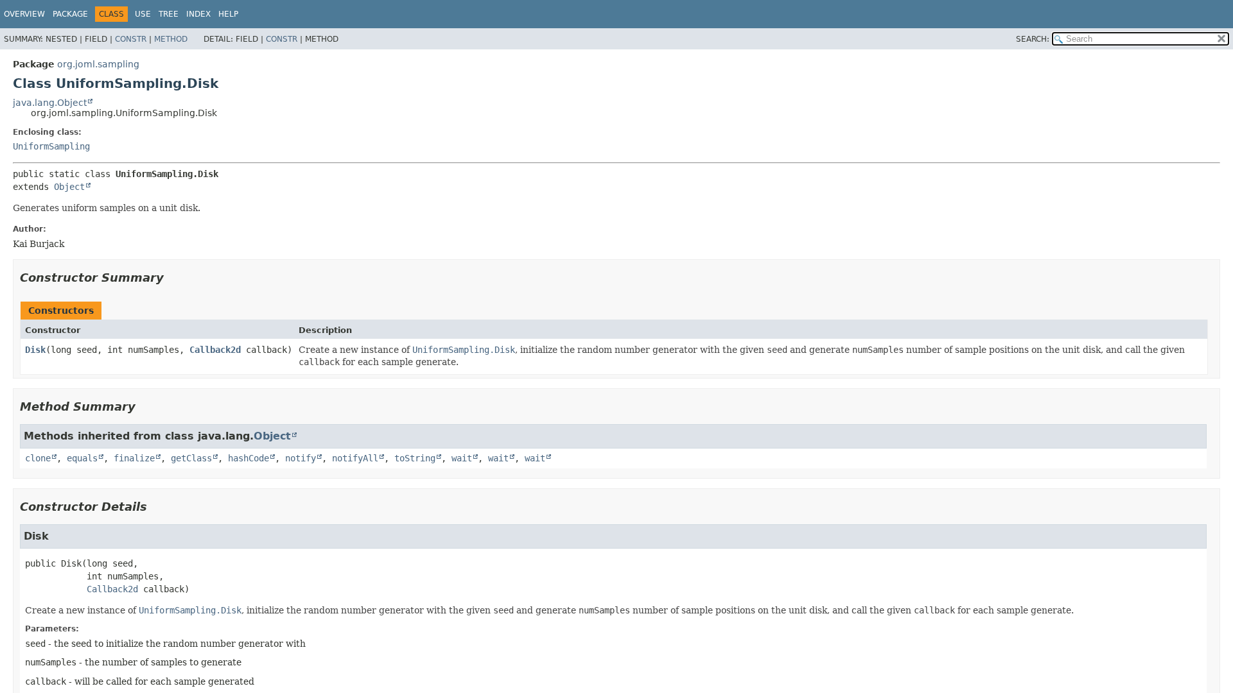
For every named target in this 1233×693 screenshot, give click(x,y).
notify (300, 458)
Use (143, 14)
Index (198, 14)
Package (70, 14)
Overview (24, 14)
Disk (35, 350)
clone (38, 458)
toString (414, 458)
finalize (134, 458)
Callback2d (215, 350)
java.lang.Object (50, 103)
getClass (191, 458)
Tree (169, 14)
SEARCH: (1032, 39)
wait (461, 458)
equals (82, 458)
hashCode (248, 458)
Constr (130, 39)
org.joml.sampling (98, 64)
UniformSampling (51, 146)
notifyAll (355, 458)
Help (228, 14)
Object (69, 187)
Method (171, 39)
